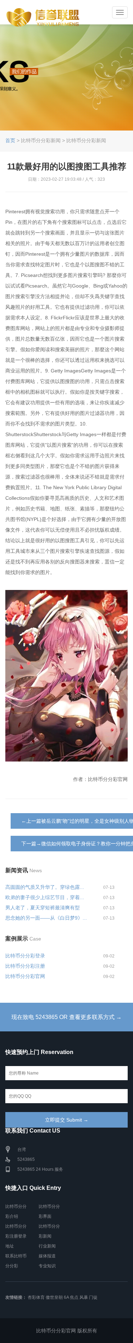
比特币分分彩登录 (25, 956)
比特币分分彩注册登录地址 (16, 1236)
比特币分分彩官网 (25, 976)
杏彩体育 (36, 1297)
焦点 (74, 1297)
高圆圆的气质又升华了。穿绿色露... (44, 887)
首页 (10, 140)
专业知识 (47, 1265)
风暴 (83, 1297)
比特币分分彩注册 (25, 966)
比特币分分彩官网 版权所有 (66, 1330)
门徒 (93, 1297)
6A (66, 1297)
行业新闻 (47, 1246)
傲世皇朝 (54, 1297)
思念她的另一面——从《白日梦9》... (46, 918)
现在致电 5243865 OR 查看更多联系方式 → (66, 1017)
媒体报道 (47, 1256)
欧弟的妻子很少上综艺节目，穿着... (44, 897)
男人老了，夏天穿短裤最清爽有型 (42, 907)
